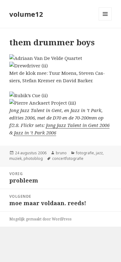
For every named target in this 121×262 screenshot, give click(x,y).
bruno (61, 153)
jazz (99, 153)
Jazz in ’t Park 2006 (35, 132)
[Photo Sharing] (60, 58)
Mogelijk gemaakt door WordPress (40, 219)
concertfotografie (67, 158)
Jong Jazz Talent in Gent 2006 (78, 125)
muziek (15, 158)
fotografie (85, 153)
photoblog (33, 158)
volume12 (26, 14)
